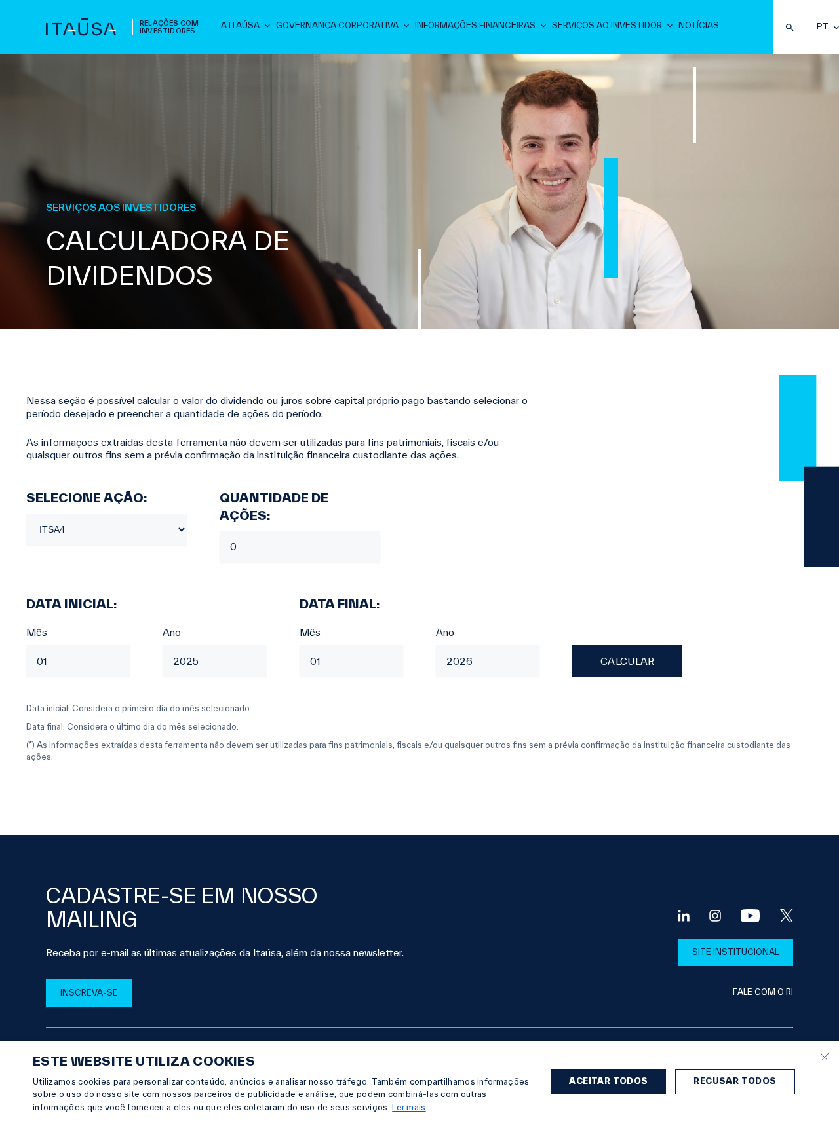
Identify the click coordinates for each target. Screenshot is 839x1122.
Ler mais (408, 1107)
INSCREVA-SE (89, 993)
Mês (36, 632)
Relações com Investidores (169, 27)
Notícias (698, 25)
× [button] (824, 1055)
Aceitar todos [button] (608, 1081)
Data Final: (340, 604)
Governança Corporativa (337, 25)
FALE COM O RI (763, 992)
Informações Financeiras (475, 25)
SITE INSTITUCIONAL (735, 952)
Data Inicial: (71, 604)
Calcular (627, 661)
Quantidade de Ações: (274, 507)
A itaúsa (240, 25)
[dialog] (419, 1081)
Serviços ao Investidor (607, 25)
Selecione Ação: (86, 498)
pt (823, 26)
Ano (172, 632)
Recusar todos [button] (734, 1081)
